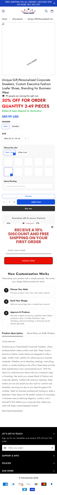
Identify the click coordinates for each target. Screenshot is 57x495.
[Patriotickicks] (28, 11)
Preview (28, 196)
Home (4, 19)
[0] (52, 11)
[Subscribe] (52, 448)
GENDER (6, 121)
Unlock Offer (28, 260)
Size (4, 133)
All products (17, 19)
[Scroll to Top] (52, 481)
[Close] (52, 227)
